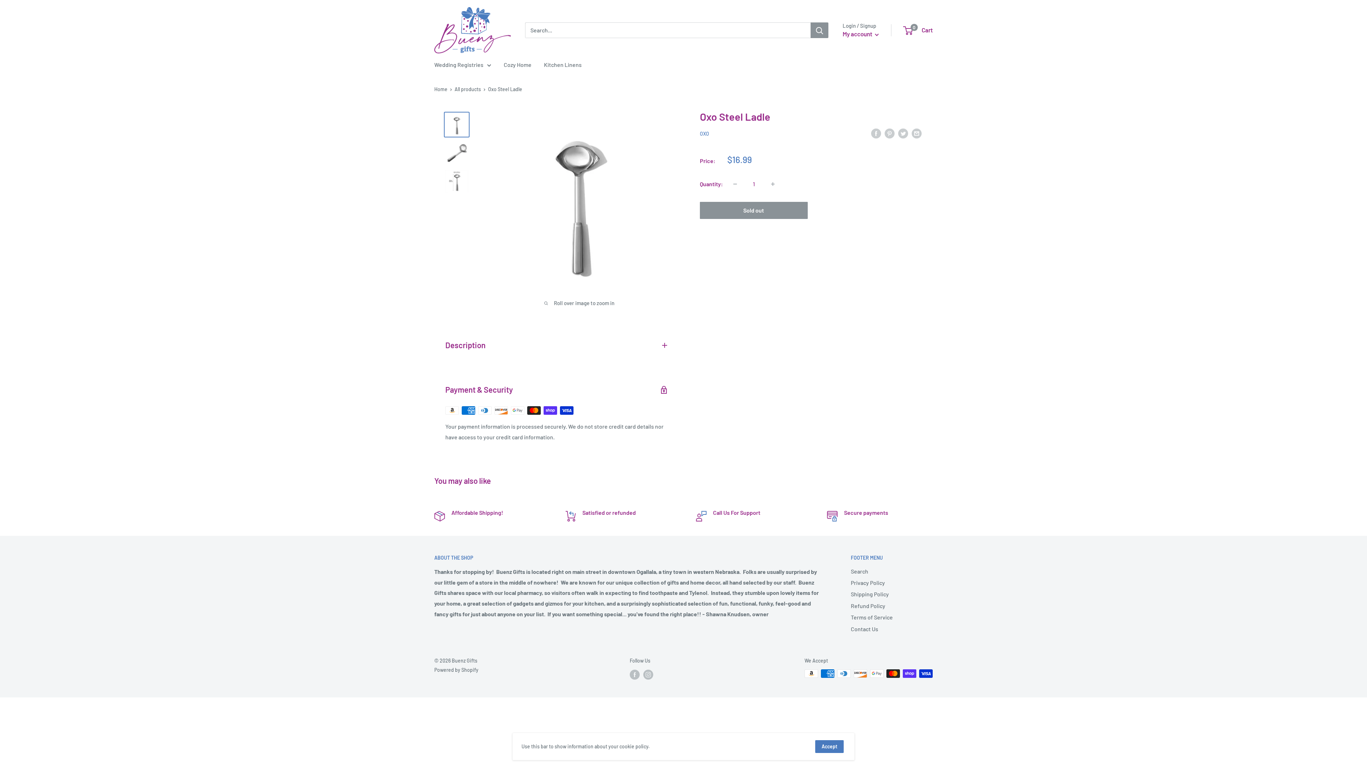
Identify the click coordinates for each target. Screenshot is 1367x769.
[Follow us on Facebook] (635, 674)
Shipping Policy (870, 594)
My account (858, 33)
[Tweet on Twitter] (903, 132)
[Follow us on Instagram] (648, 674)
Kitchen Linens (563, 64)
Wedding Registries (458, 64)
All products (468, 89)
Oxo (704, 134)
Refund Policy (868, 605)
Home (440, 89)
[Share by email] (917, 132)
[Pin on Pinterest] (890, 132)
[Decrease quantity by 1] (735, 184)
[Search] (819, 30)
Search (859, 571)
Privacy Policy (868, 582)
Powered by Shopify (456, 670)
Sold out (753, 210)
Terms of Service (872, 617)
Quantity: (711, 184)
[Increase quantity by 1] (772, 184)
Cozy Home (517, 64)
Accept (829, 746)
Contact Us (864, 629)
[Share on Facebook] (876, 132)
